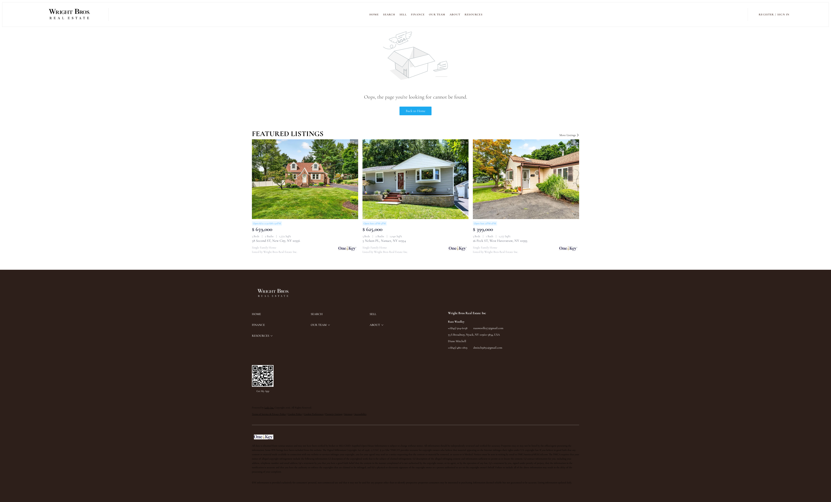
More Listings (568, 135)
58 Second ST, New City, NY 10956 (276, 241)
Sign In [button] (783, 14)
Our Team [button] (437, 14)
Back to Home (415, 111)
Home (373, 14)
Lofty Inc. (269, 407)
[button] (70, 14)
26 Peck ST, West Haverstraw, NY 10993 (500, 241)
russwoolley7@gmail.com (488, 328)
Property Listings (333, 414)
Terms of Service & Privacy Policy (269, 414)
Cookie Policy (295, 414)
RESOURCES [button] (474, 14)
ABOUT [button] (454, 14)
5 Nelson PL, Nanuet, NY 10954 (384, 241)
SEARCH (389, 14)
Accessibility (360, 414)
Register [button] (766, 14)
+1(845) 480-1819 (457, 347)
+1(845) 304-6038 (457, 328)
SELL (402, 14)
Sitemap (348, 414)
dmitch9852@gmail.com (487, 347)
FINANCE (418, 14)
